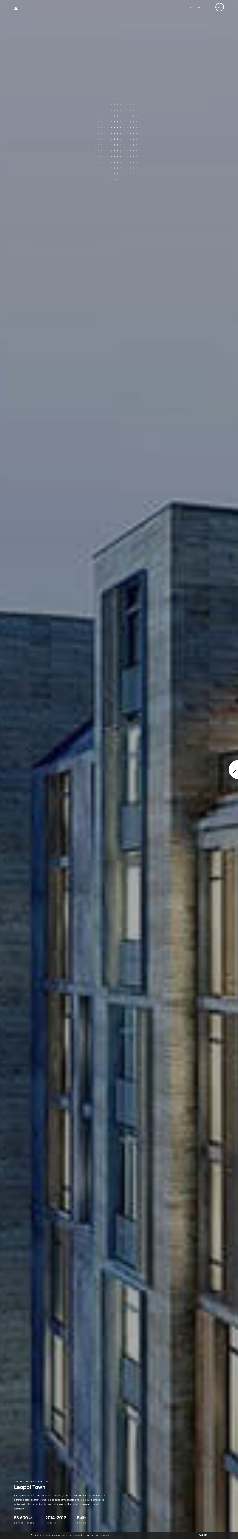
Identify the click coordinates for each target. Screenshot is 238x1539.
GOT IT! (203, 1535)
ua (199, 7)
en (190, 7)
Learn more (105, 1535)
